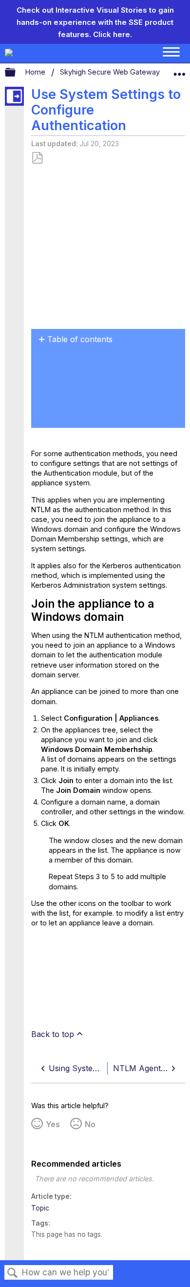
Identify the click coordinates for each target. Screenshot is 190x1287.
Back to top (52, 1034)
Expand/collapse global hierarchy (17, 72)
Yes (53, 1124)
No (90, 1124)
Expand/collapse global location (179, 70)
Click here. (112, 34)
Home (36, 72)
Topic (40, 1208)
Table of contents (80, 339)
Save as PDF (37, 158)
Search (12, 1273)
